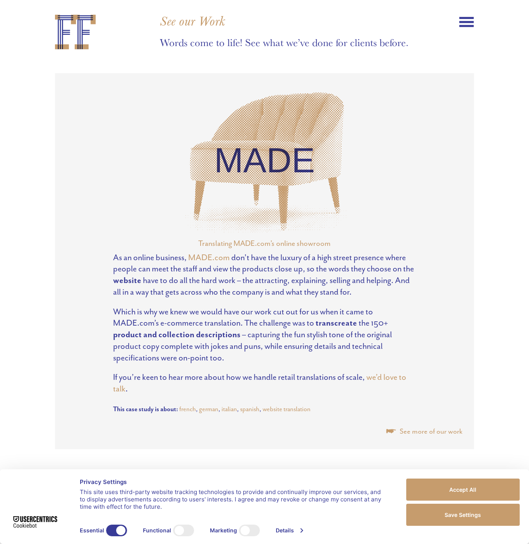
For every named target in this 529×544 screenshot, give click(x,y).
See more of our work (430, 431)
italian (229, 409)
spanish (249, 409)
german (208, 409)
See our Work (192, 21)
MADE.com (209, 257)
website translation (287, 409)
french (187, 409)
